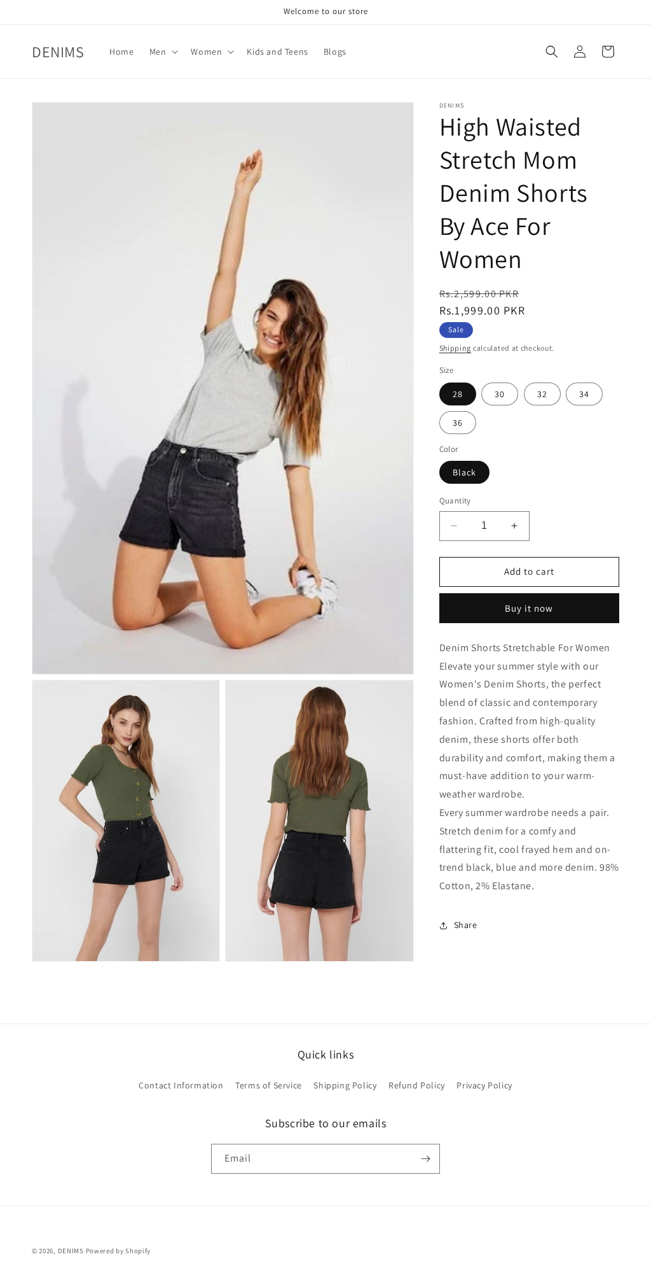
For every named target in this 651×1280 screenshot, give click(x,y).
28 (458, 394)
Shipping (455, 348)
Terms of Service (268, 1085)
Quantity (455, 500)
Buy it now (529, 608)
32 (542, 394)
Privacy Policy (484, 1085)
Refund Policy (416, 1085)
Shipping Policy (344, 1085)
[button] (163, 51)
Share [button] (465, 925)
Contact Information (181, 1085)
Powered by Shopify (118, 1250)
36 (458, 422)
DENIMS (71, 1250)
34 (584, 394)
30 (500, 394)
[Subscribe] (425, 1159)
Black (464, 472)
